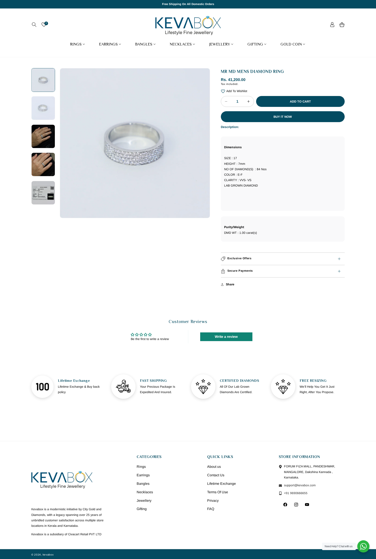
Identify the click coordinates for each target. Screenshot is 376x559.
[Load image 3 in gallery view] (43, 136)
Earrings (143, 475)
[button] (34, 24)
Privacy (213, 500)
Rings (141, 467)
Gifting (142, 509)
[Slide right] (203, 128)
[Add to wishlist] (223, 91)
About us (214, 467)
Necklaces (145, 492)
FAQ (210, 509)
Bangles (143, 483)
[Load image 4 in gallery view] (43, 164)
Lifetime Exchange (221, 483)
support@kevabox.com (299, 485)
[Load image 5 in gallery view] (43, 192)
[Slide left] (66, 128)
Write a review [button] (226, 336)
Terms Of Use (217, 492)
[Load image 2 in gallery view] (43, 108)
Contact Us (215, 475)
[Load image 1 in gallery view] (43, 80)
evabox (49, 554)
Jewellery (144, 500)
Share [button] (230, 284)
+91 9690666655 (295, 493)
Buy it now (283, 116)
